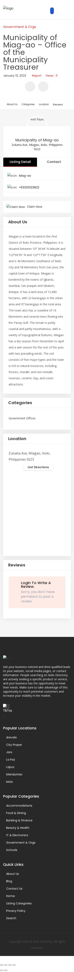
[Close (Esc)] (14, 965)
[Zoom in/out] (1, 965)
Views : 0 (51, 76)
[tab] (37, 222)
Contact (54, 161)
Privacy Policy (15, 911)
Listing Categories (19, 903)
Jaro (9, 752)
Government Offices (22, 418)
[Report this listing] (43, 86)
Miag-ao (25, 176)
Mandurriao (14, 774)
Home (10, 896)
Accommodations (19, 806)
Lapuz (10, 767)
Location (44, 104)
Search (11, 918)
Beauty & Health (17, 828)
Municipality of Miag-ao (37, 140)
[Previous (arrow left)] (1, 970)
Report (37, 76)
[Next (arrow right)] (5, 970)
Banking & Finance (19, 820)
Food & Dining (16, 813)
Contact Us (14, 889)
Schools (11, 850)
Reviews (58, 104)
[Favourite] (30, 86)
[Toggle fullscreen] (5, 965)
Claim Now (34, 207)
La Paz (10, 760)
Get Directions (38, 467)
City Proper (14, 745)
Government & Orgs (19, 26)
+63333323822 (29, 187)
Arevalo (11, 737)
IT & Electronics (17, 835)
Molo (9, 782)
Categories (28, 104)
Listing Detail (20, 161)
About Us (12, 104)
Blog (9, 881)
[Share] (10, 965)
